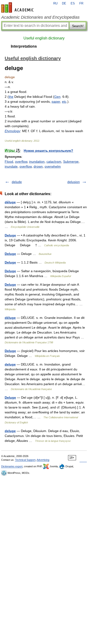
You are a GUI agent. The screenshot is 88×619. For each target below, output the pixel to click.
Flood (9, 161)
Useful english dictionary (44, 38)
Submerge (71, 161)
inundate (11, 166)
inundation (37, 161)
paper (56, 101)
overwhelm (53, 166)
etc (64, 101)
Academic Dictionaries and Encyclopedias (40, 17)
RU (55, 3)
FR (81, 3)
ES (73, 3)
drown (38, 166)
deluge (10, 364)
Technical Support (25, 459)
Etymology (12, 131)
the (11, 96)
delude (17, 182)
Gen (57, 96)
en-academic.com (18, 7)
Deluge (10, 235)
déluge (10, 202)
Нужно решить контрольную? (48, 150)
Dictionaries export (12, 466)
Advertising (43, 459)
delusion (73, 182)
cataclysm (53, 161)
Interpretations (24, 46)
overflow (21, 161)
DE (64, 3)
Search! (78, 26)
